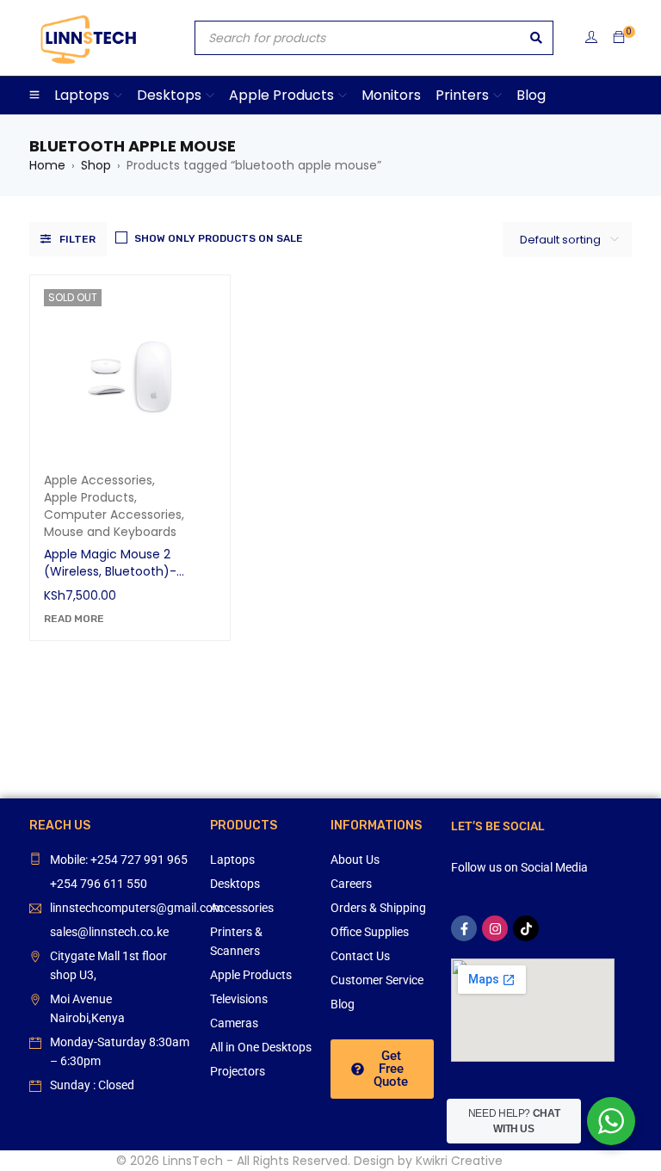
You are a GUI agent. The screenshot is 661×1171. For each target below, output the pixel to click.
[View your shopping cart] (619, 37)
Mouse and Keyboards (110, 531)
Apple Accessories (98, 480)
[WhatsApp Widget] (611, 1121)
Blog (342, 1004)
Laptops (232, 859)
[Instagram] (495, 928)
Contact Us (360, 956)
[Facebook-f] (464, 928)
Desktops (235, 884)
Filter (77, 239)
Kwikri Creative (459, 1160)
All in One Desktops (261, 1047)
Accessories (242, 908)
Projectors (237, 1071)
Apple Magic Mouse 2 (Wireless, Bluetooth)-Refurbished (110, 571)
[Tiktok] (526, 928)
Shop (96, 165)
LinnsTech (193, 1160)
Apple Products (89, 497)
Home (47, 165)
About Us (355, 859)
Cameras (234, 1023)
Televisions (239, 999)
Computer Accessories (113, 514)
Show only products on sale (218, 238)
